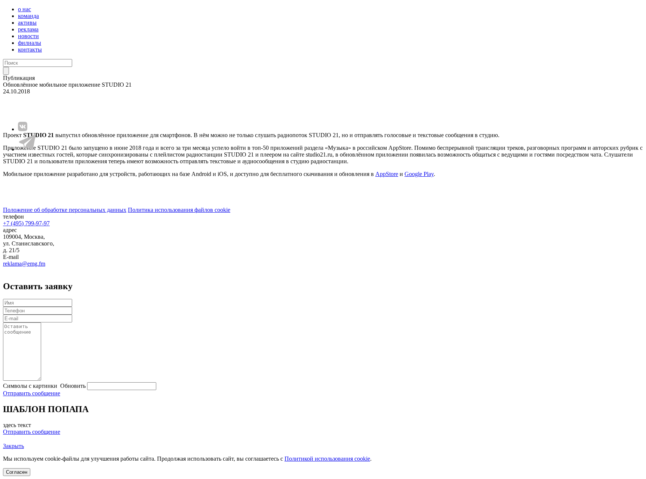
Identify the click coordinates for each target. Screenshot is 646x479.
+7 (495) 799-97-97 (26, 223)
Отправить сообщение (31, 393)
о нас (24, 9)
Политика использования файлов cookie (179, 210)
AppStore (386, 174)
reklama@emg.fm (24, 263)
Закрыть (13, 446)
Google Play (419, 174)
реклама (28, 29)
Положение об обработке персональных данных (64, 210)
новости (28, 36)
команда (28, 16)
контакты (30, 49)
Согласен (16, 472)
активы (27, 22)
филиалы (29, 43)
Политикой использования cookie (327, 458)
